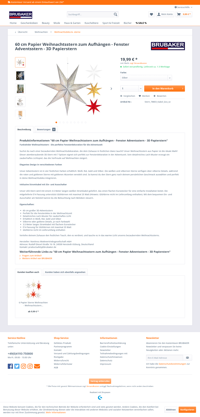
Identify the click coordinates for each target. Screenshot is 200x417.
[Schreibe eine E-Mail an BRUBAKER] (37, 366)
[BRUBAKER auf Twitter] (16, 366)
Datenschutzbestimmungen (172, 363)
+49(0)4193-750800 (20, 354)
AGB (56, 367)
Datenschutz (106, 360)
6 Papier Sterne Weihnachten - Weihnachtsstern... (33, 304)
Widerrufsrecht (61, 360)
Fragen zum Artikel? (32, 255)
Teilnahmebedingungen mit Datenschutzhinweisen (113, 355)
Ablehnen (171, 409)
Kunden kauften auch (28, 272)
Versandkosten (93, 386)
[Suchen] (115, 14)
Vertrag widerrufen (100, 381)
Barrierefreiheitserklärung (113, 343)
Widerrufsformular (63, 364)
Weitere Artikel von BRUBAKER (37, 258)
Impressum (105, 364)
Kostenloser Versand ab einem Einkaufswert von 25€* (37, 2)
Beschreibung (24, 129)
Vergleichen (129, 96)
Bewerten (161, 96)
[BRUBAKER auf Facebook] (10, 366)
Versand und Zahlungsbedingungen (71, 353)
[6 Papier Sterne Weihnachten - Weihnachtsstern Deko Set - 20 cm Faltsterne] (33, 289)
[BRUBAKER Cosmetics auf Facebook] (30, 366)
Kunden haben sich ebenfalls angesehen (65, 272)
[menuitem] (93, 14)
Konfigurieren (187, 409)
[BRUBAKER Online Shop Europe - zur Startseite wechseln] (20, 15)
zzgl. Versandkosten (138, 63)
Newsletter (105, 350)
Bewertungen (45, 129)
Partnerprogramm (63, 346)
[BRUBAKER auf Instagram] (23, 366)
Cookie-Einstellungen (110, 346)
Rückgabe (59, 357)
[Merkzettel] (151, 14)
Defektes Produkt (62, 343)
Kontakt (57, 350)
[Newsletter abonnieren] (187, 358)
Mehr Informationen (56, 412)
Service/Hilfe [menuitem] (183, 7)
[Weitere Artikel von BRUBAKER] (168, 47)
